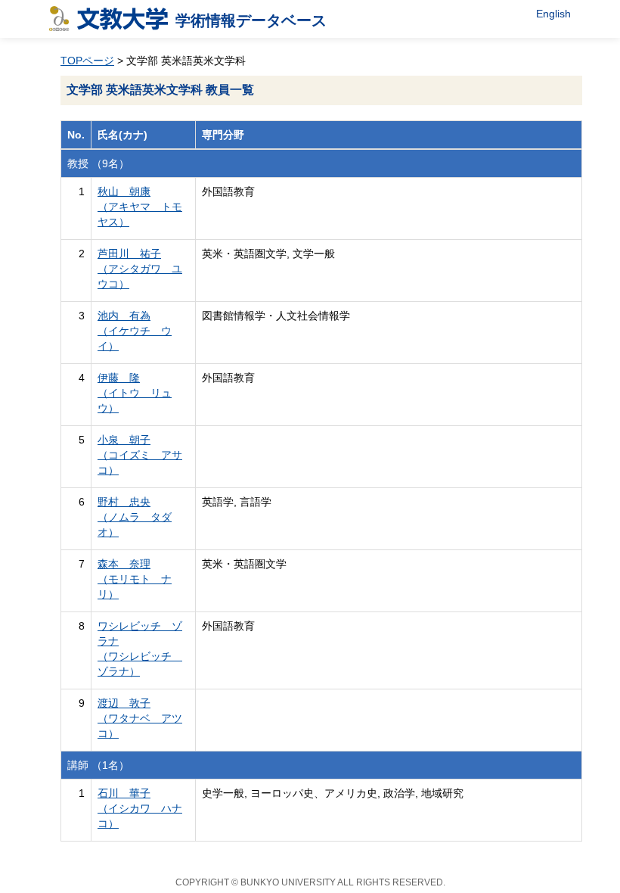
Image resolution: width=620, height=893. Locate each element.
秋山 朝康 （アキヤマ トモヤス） (140, 206)
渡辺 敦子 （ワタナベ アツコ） (140, 718)
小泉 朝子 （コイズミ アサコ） (140, 455)
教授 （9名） (98, 163)
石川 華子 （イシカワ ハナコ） (140, 808)
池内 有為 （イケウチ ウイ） (135, 331)
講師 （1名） (98, 765)
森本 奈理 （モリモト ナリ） (135, 579)
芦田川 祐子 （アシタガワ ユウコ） (140, 268)
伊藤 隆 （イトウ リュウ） (135, 393)
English (553, 14)
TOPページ (87, 60)
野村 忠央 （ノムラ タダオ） (135, 517)
